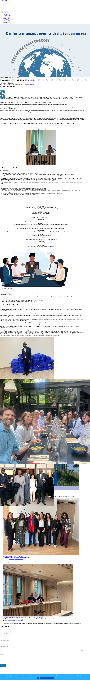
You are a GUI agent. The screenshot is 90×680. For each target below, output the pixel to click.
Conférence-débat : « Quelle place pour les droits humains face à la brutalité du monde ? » (23, 617)
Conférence (11, 559)
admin (4, 77)
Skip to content (3, 0)
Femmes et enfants (19, 559)
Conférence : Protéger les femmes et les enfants (13, 556)
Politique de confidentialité (47, 677)
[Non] (88, 677)
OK (38, 677)
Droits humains (19, 620)
